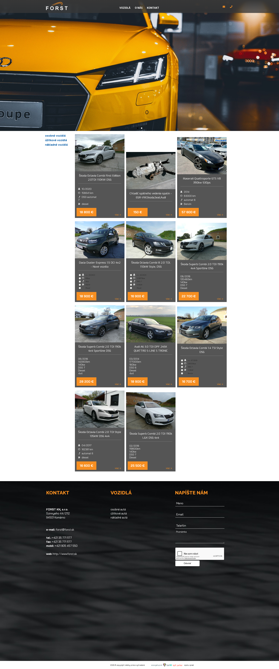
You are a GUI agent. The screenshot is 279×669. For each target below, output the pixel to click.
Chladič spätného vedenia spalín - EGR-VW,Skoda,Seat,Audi (151, 195)
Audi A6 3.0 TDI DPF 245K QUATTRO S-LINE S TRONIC (151, 349)
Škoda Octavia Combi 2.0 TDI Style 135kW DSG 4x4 (99, 434)
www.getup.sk (157, 665)
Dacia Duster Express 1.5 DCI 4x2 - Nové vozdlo (99, 265)
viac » (118, 214)
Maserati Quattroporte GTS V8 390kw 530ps (202, 180)
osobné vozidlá (55, 135)
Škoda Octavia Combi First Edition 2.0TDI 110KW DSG (99, 178)
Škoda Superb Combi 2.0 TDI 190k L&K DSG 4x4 (150, 436)
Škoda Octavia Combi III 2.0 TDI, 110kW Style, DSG (150, 265)
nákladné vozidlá (56, 144)
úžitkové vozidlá (56, 140)
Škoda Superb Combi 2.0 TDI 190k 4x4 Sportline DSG (202, 266)
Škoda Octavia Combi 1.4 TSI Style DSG (202, 350)
